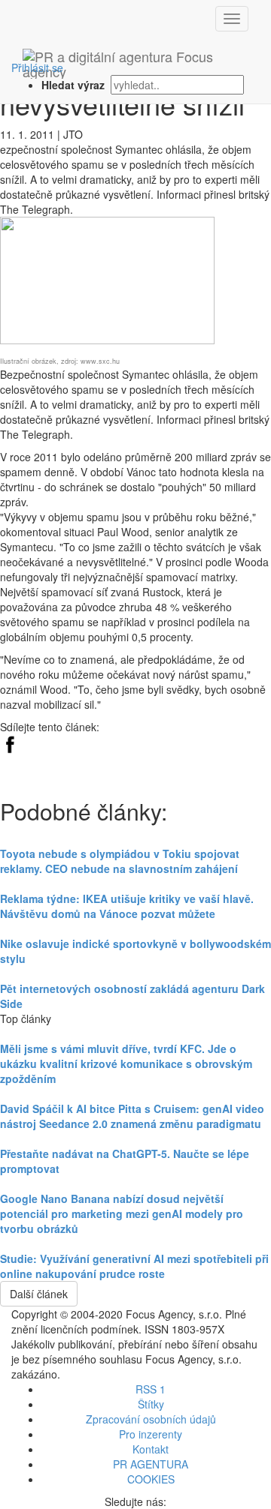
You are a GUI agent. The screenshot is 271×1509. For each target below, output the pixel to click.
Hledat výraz (74, 84)
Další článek (39, 1293)
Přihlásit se (37, 67)
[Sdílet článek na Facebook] (10, 741)
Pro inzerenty (150, 1434)
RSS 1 (151, 1389)
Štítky (151, 1404)
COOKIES (151, 1479)
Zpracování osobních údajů (151, 1419)
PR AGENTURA (150, 1464)
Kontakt (150, 1449)
